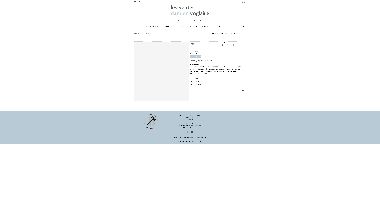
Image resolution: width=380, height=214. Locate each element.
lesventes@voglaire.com (192, 126)
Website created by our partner (190, 141)
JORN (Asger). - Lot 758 (227, 33)
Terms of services (179, 138)
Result (214, 33)
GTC (205, 138)
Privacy (190, 138)
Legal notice (198, 138)
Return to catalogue (198, 87)
